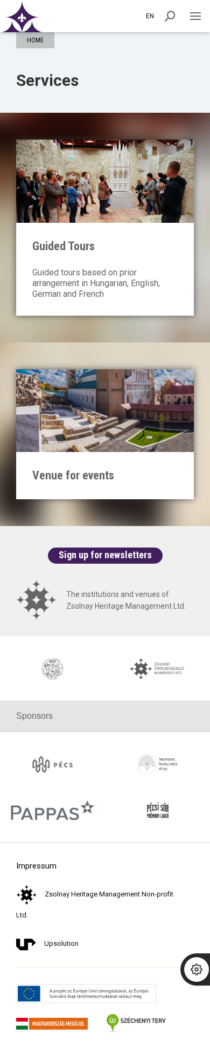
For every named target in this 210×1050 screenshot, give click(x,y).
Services (47, 80)
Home (35, 40)
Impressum (36, 866)
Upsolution (61, 943)
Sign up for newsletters (105, 554)
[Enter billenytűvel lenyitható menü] (195, 16)
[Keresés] (170, 16)
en (150, 16)
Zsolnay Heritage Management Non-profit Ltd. (94, 904)
